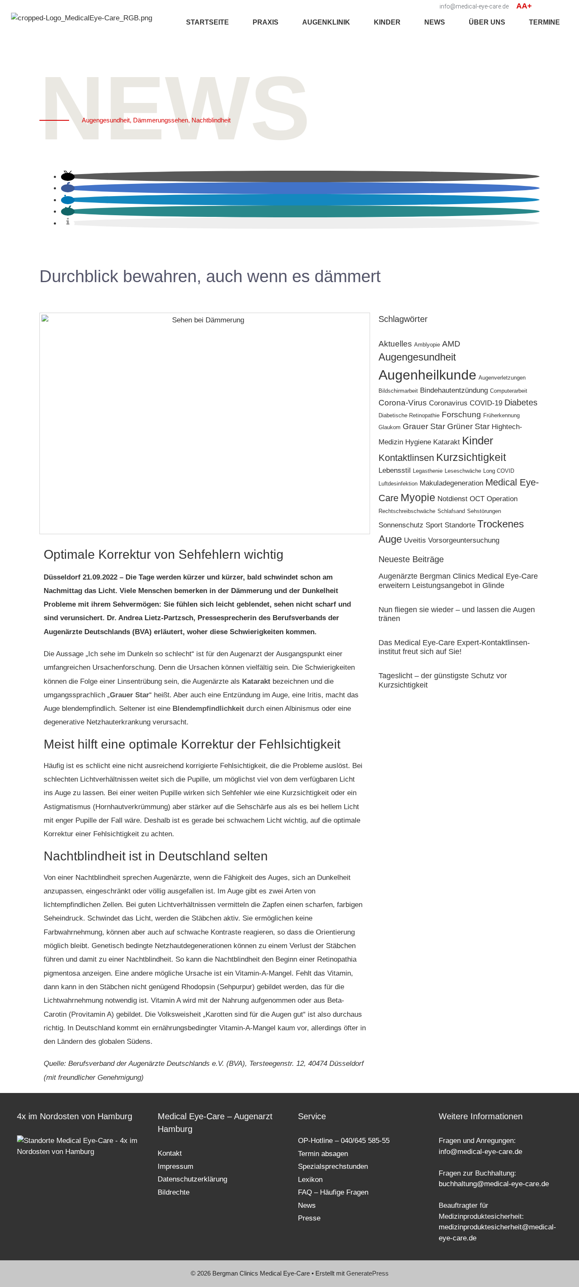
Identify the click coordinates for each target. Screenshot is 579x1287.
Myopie (418, 497)
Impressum (175, 1166)
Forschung (461, 414)
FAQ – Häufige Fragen (333, 1192)
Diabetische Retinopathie (409, 415)
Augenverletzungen (502, 377)
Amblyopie (427, 344)
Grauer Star (129, 695)
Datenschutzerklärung (192, 1179)
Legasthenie (428, 471)
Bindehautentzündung (454, 390)
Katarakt (256, 681)
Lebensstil (395, 470)
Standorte (460, 525)
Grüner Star (468, 426)
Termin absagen (323, 1154)
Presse (309, 1218)
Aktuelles (395, 343)
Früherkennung (501, 415)
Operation (502, 498)
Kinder (477, 440)
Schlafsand (451, 511)
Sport (434, 525)
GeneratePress (367, 1273)
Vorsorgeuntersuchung (463, 540)
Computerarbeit (508, 391)
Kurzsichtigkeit (471, 457)
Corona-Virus (403, 402)
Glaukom (390, 427)
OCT (477, 498)
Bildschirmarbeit (398, 391)
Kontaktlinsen (406, 457)
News (434, 22)
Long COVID (498, 471)
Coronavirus (448, 403)
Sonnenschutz (401, 525)
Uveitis (415, 540)
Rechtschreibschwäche (407, 511)
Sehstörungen (484, 511)
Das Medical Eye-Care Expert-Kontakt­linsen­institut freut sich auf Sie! (454, 647)
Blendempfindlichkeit (208, 709)
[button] (543, 6)
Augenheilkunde (427, 375)
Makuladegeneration (451, 483)
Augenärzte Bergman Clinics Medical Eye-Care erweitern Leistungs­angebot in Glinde (458, 581)
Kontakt (170, 1153)
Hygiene (418, 442)
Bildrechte (173, 1192)
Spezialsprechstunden (333, 1166)
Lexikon (310, 1180)
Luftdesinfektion (398, 483)
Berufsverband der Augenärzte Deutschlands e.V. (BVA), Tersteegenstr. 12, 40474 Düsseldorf (216, 1064)
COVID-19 (486, 403)
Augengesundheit (417, 357)
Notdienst (452, 498)
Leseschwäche (463, 471)
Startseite (207, 22)
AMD (451, 343)
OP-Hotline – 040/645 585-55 (344, 1141)
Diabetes (520, 402)
